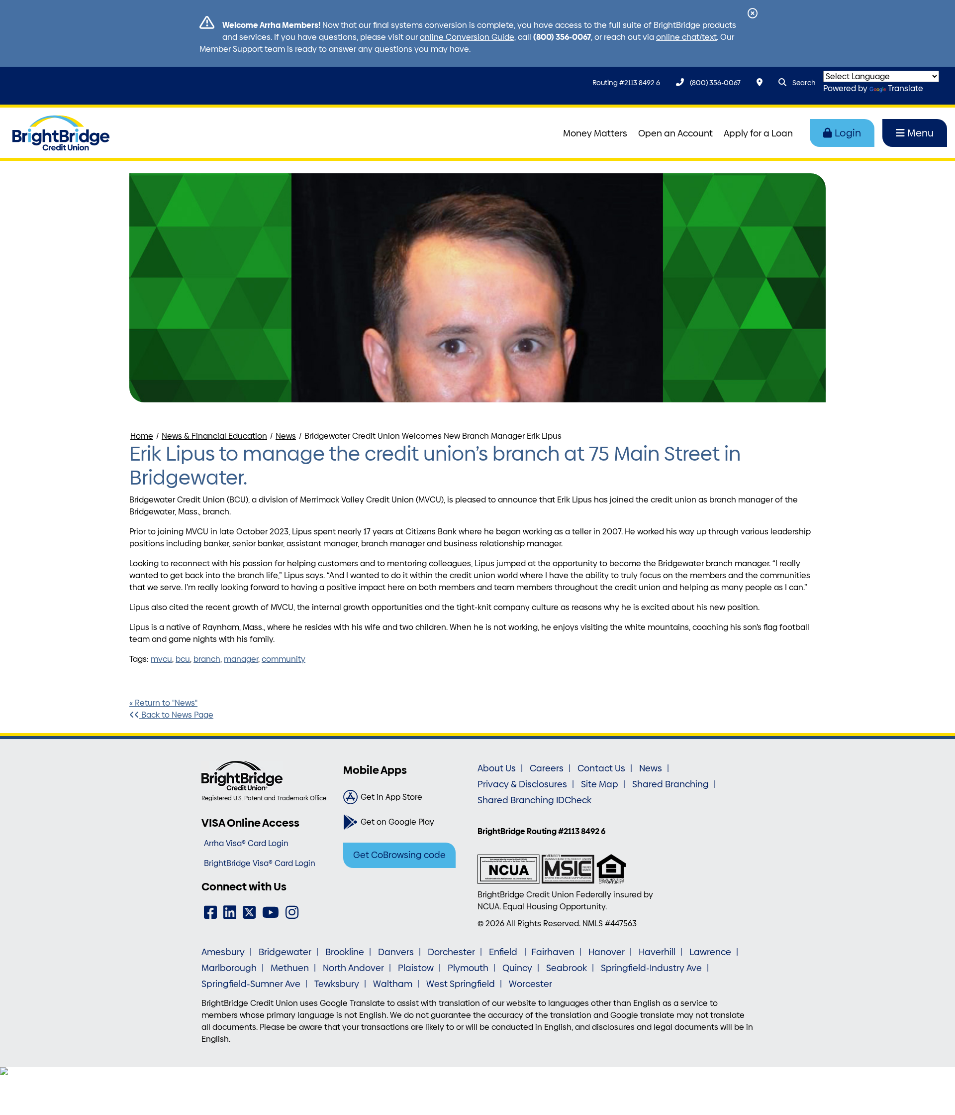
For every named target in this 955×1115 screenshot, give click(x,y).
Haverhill (657, 952)
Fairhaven (552, 952)
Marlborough (229, 968)
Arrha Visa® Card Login (246, 843)
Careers (547, 768)
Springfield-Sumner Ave (250, 984)
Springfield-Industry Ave (651, 968)
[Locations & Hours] (760, 82)
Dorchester (451, 952)
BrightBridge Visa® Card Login (259, 863)
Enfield (504, 952)
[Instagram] (292, 912)
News (286, 436)
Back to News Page (176, 715)
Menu (920, 133)
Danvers (396, 952)
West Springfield (460, 984)
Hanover (606, 952)
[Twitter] (249, 912)
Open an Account (675, 133)
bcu (183, 659)
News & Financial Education (214, 436)
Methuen (290, 968)
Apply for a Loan (758, 133)
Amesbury (223, 952)
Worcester (530, 984)
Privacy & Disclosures (522, 784)
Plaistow (416, 968)
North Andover (353, 968)
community (283, 659)
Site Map (599, 784)
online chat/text (686, 37)
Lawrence (710, 952)
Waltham (392, 984)
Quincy (517, 968)
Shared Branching (670, 784)
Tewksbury (336, 984)
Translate (905, 88)
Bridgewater (285, 952)
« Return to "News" (163, 703)
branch (206, 659)
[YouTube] (270, 912)
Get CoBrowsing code (399, 855)
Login (848, 133)
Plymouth (468, 968)
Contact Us (601, 768)
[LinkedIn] (229, 912)
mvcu (161, 659)
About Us (497, 768)
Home (141, 436)
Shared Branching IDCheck (534, 800)
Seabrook (566, 968)
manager (241, 659)
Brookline (344, 952)
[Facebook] (210, 912)
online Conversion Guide (467, 37)
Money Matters (595, 133)
